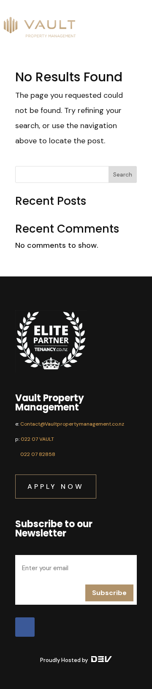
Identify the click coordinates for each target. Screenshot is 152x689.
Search (122, 174)
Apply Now (55, 486)
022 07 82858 (37, 454)
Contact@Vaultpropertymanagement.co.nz (72, 424)
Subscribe (109, 592)
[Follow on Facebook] (25, 627)
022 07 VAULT (37, 439)
